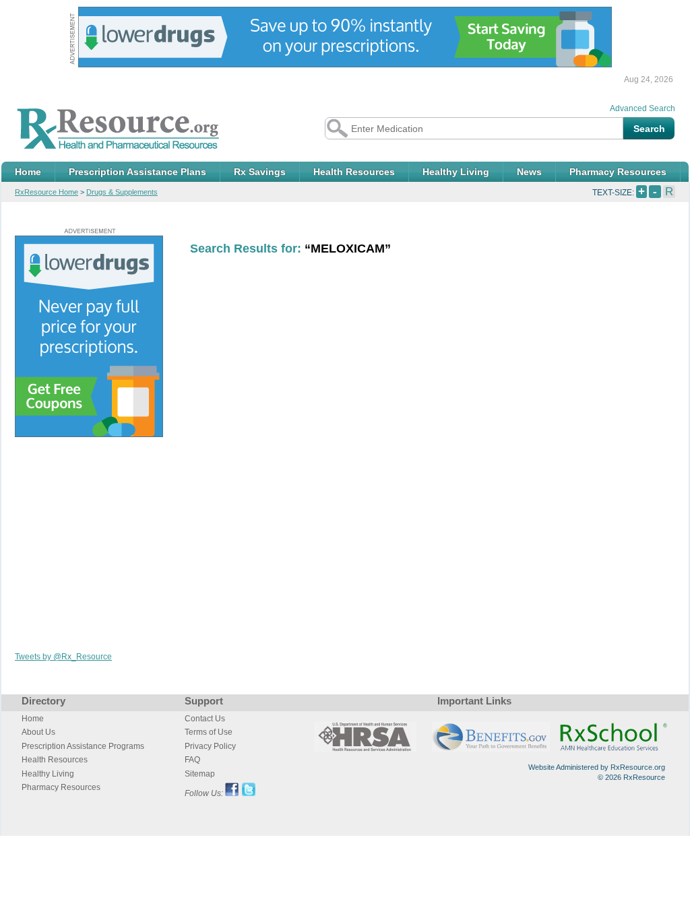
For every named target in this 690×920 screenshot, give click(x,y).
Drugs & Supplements (122, 192)
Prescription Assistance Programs (83, 746)
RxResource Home (46, 192)
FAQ (192, 759)
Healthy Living (455, 171)
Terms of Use (208, 732)
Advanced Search (642, 108)
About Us (38, 732)
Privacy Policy (210, 746)
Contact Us (205, 718)
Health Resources (354, 171)
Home (28, 171)
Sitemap (200, 774)
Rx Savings (260, 171)
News (529, 171)
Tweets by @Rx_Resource (63, 656)
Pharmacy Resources (617, 171)
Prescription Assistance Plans (137, 171)
